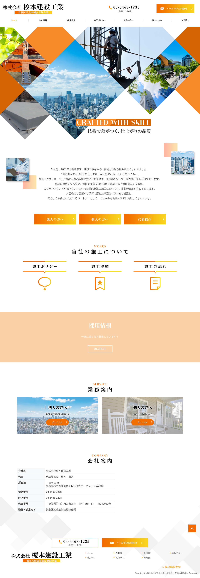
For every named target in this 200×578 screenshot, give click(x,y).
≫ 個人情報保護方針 (171, 567)
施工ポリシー (100, 20)
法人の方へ (128, 20)
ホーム (14, 20)
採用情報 (71, 20)
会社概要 (43, 20)
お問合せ (186, 20)
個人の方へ (157, 20)
